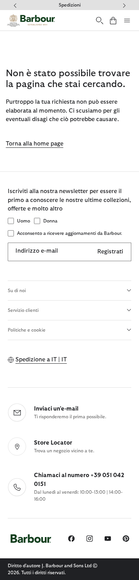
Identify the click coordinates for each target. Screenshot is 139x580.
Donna (50, 221)
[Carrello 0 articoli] (113, 20)
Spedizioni (70, 5)
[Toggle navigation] (127, 20)
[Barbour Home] (31, 20)
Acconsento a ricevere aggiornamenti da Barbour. (69, 233)
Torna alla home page (34, 144)
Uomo (23, 221)
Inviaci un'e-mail (56, 409)
